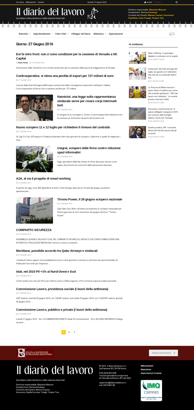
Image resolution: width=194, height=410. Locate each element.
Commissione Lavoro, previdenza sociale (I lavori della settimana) (62, 289)
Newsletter (146, 369)
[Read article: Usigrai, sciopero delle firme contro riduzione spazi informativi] (34, 159)
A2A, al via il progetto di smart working (43, 178)
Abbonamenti (31, 2)
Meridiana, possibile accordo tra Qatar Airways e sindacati (56, 251)
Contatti (41, 2)
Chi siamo (20, 2)
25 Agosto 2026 (157, 137)
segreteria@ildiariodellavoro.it (112, 383)
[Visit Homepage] (51, 11)
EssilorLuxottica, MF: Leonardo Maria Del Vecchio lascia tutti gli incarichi (162, 130)
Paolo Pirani (23, 63)
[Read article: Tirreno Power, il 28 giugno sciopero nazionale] (34, 210)
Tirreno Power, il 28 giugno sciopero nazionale (89, 199)
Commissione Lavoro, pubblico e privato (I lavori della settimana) (61, 309)
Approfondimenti (41, 34)
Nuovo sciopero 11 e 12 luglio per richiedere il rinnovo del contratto (63, 127)
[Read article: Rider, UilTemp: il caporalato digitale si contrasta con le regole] (137, 58)
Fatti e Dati (60, 34)
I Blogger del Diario (80, 34)
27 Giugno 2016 (38, 63)
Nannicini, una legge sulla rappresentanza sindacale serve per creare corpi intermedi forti (87, 101)
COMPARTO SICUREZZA (34, 230)
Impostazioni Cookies (151, 373)
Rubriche (23, 34)
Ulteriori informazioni (161, 353)
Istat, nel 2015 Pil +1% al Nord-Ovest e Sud (46, 271)
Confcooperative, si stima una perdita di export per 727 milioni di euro (65, 76)
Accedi (149, 2)
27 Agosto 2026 (157, 59)
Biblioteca (99, 34)
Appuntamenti (116, 34)
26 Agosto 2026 (157, 103)
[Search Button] (176, 2)
